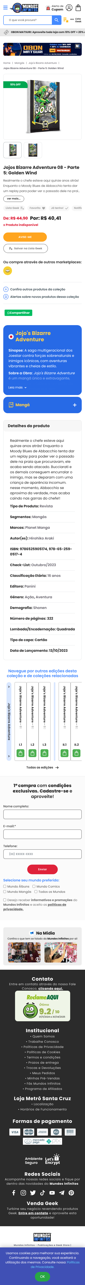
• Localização (42, 1104)
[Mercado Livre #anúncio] (7, 270)
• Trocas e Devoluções (42, 1068)
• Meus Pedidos (42, 1073)
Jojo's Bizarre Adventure (43, 63)
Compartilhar (20, 313)
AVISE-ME (25, 237)
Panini (30, 586)
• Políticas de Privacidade (42, 1047)
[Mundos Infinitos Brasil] (24, 7)
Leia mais (15, 387)
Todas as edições (39, 767)
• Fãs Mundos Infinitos (42, 1083)
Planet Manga (37, 527)
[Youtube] (52, 1192)
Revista (46, 506)
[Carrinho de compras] (78, 7)
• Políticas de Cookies (42, 1052)
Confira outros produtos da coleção (37, 289)
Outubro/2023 (43, 564)
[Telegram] (61, 1192)
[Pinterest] (71, 1192)
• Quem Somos (42, 1036)
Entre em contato (33, 1213)
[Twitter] (32, 1192)
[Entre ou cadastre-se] (69, 7)
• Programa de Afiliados (42, 1089)
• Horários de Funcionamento (42, 1109)
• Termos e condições (42, 1057)
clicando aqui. (50, 988)
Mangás (19, 63)
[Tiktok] (42, 1192)
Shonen (40, 607)
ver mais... (13, 199)
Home (6, 63)
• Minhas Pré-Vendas (42, 1078)
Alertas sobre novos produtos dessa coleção (44, 297)
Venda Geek (42, 1203)
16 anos (54, 575)
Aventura (44, 597)
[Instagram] (23, 1192)
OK (42, 1276)
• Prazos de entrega (42, 1062)
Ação (29, 597)
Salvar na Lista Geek (28, 248)
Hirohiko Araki (41, 538)
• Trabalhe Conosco (42, 1041)
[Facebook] (13, 1192)
